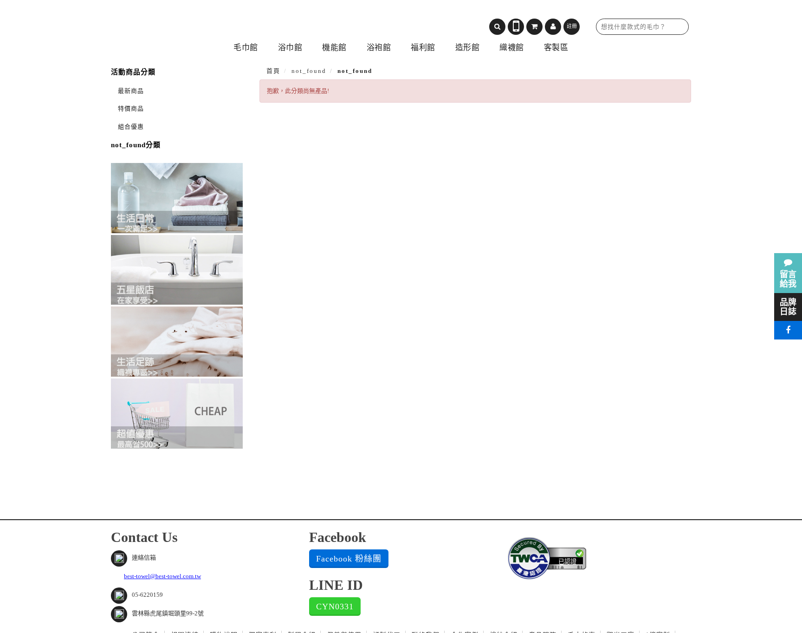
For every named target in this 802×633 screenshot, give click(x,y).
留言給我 (788, 279)
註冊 (572, 26)
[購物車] (534, 27)
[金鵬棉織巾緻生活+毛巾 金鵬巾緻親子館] (190, 23)
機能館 (334, 47)
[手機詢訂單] (516, 27)
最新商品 (131, 90)
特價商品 (131, 108)
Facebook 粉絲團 (349, 558)
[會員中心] (553, 27)
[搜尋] (497, 27)
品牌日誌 (788, 307)
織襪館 (511, 47)
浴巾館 (290, 47)
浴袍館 (379, 47)
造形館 (467, 47)
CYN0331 (335, 606)
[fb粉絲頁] (788, 330)
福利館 (423, 47)
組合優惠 (131, 126)
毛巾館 (245, 47)
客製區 (556, 47)
